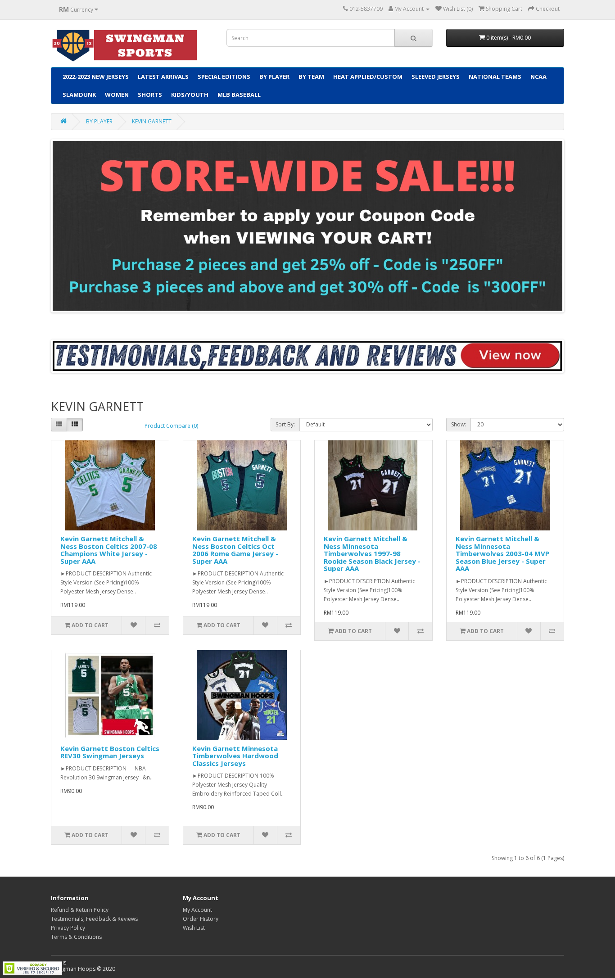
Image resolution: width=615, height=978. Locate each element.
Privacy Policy (68, 928)
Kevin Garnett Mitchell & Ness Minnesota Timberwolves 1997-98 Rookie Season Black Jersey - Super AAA (372, 553)
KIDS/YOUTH (189, 95)
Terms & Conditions (76, 937)
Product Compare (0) (171, 426)
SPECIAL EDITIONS (224, 76)
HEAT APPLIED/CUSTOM (367, 76)
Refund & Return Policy (80, 910)
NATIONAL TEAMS (495, 76)
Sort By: (285, 424)
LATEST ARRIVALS (163, 76)
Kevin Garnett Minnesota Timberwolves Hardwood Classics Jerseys (235, 756)
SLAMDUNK (79, 95)
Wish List (194, 928)
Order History (200, 919)
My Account (197, 910)
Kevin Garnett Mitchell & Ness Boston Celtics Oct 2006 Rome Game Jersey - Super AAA (235, 550)
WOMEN (117, 95)
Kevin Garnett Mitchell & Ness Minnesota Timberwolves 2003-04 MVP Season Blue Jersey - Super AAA (502, 553)
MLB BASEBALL (239, 95)
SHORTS (150, 95)
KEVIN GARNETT (152, 121)
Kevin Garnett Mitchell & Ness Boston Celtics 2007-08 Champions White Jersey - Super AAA (108, 550)
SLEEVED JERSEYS (436, 76)
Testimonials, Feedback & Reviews (94, 919)
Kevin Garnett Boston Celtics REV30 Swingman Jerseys (109, 752)
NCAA (538, 76)
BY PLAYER (274, 76)
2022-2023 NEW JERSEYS (96, 76)
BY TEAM (311, 76)
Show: (458, 424)
